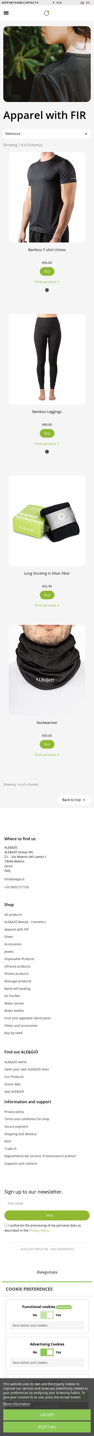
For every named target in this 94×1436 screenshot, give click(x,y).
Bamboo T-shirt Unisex (47, 249)
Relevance (47, 134)
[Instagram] (41, 1259)
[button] (13, 13)
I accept (47, 1414)
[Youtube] (64, 1259)
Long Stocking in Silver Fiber (47, 573)
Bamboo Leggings (47, 411)
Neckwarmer (47, 722)
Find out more (45, 281)
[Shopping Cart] (87, 13)
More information (16, 1403)
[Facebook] (29, 1259)
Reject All (47, 1427)
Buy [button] (47, 271)
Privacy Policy (39, 1230)
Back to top (74, 799)
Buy (47, 744)
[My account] (80, 13)
